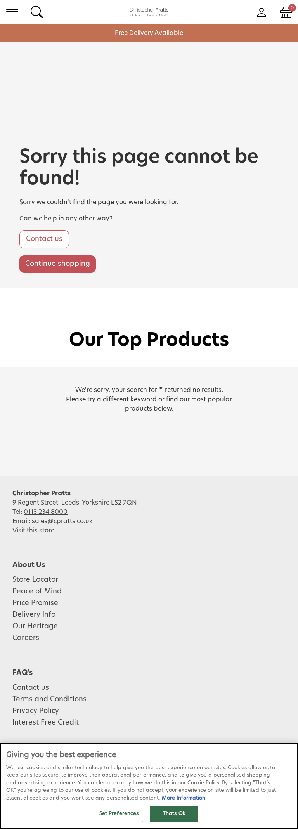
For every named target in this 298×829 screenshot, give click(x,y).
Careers (25, 638)
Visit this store (34, 530)
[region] (149, 786)
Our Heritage (35, 626)
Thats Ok (174, 813)
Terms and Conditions (49, 699)
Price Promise (35, 603)
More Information (183, 798)
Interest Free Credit (45, 722)
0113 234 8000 (46, 512)
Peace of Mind (37, 591)
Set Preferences (119, 813)
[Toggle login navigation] (261, 11)
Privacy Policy (35, 711)
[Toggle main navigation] (12, 11)
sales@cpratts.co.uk (62, 521)
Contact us (44, 239)
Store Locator (35, 579)
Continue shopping (57, 263)
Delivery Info (33, 614)
